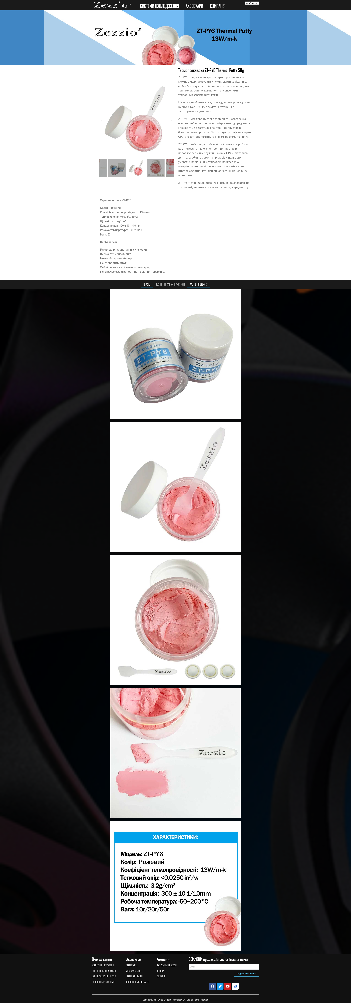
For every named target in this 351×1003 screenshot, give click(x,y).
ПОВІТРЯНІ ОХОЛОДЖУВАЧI (104, 970)
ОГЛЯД (146, 284)
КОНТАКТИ (161, 976)
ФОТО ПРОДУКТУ (199, 284)
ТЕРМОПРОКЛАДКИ (134, 976)
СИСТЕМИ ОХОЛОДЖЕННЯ (159, 6)
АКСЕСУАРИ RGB (133, 970)
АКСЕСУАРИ (194, 6)
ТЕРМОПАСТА (132, 965)
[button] (101, 120)
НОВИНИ (160, 970)
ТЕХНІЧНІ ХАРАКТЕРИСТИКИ (170, 284)
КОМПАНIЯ (217, 6)
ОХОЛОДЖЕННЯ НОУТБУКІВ (104, 976)
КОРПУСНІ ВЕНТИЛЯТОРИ (103, 965)
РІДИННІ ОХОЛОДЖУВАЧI (103, 981)
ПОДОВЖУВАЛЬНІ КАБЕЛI (137, 981)
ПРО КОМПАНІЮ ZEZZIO (167, 965)
